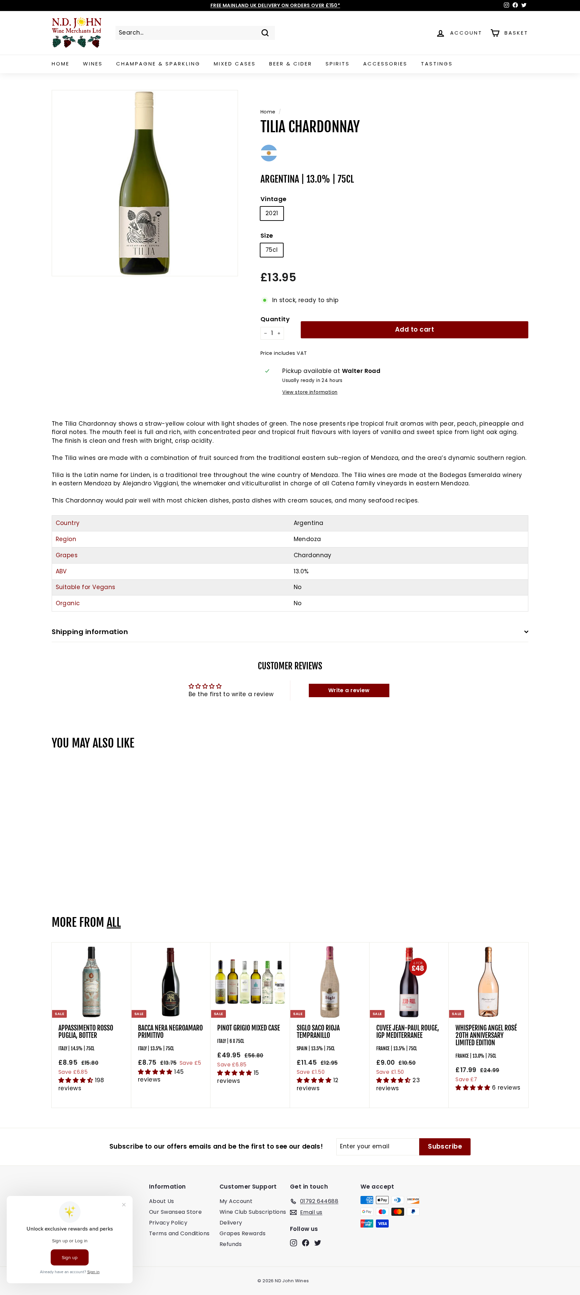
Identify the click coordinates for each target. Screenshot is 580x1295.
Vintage (273, 199)
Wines (93, 63)
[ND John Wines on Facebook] (305, 1243)
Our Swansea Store (175, 1212)
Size (266, 235)
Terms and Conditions (179, 1233)
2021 (271, 213)
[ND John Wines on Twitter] (317, 1243)
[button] (76, 1080)
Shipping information (90, 631)
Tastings (437, 63)
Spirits (338, 63)
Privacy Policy (168, 1223)
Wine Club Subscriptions (253, 1212)
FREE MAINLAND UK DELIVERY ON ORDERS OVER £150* (275, 5)
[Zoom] (145, 183)
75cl (271, 250)
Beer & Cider (290, 63)
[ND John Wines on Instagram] (293, 1243)
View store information (309, 392)
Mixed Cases (235, 63)
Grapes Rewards (242, 1233)
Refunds (231, 1244)
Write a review (349, 690)
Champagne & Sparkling (158, 63)
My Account (236, 1201)
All (114, 922)
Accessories (385, 63)
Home (60, 63)
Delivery (231, 1223)
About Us (161, 1201)
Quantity (275, 319)
